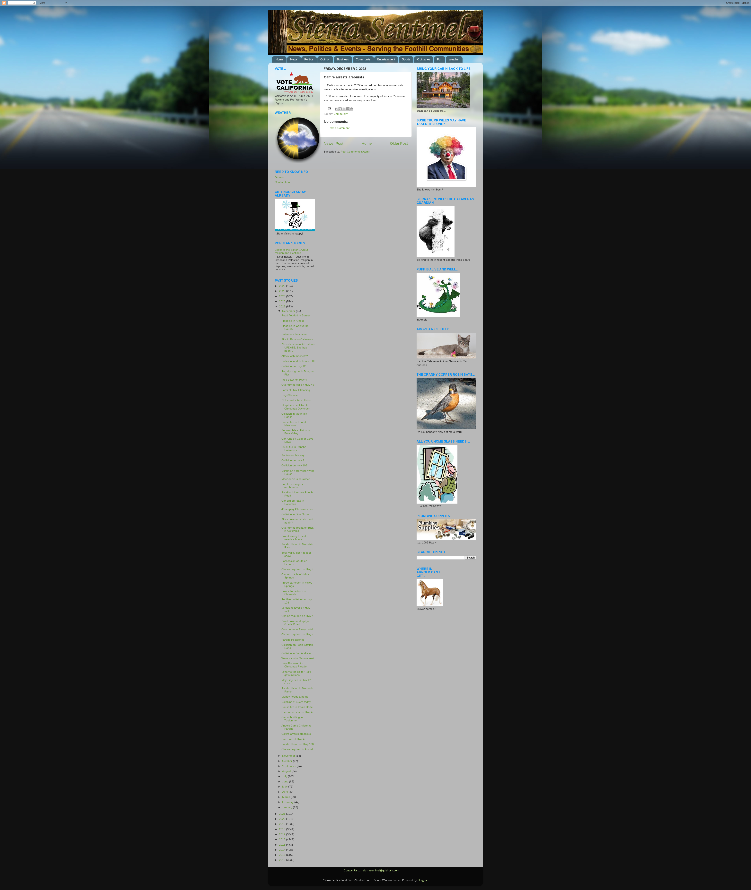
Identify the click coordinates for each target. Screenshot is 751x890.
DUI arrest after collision (296, 400)
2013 (282, 854)
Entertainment (386, 59)
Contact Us (351, 870)
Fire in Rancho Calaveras (297, 339)
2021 (282, 813)
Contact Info (282, 182)
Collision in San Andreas (296, 653)
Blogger (422, 880)
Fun (439, 59)
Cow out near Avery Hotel (297, 629)
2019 (282, 824)
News (294, 59)
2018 (282, 829)
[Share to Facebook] (348, 109)
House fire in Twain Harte (297, 707)
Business (343, 59)
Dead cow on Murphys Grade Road (295, 623)
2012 (282, 860)
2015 (282, 844)
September (289, 766)
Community (363, 59)
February (288, 802)
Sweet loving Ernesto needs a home (294, 538)
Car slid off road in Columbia (292, 502)
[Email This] (337, 109)
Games (279, 177)
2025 (282, 291)
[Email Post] (329, 108)
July (285, 776)
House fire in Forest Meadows (293, 424)
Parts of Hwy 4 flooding (295, 390)
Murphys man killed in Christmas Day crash (295, 407)
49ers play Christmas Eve (297, 509)
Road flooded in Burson (296, 315)
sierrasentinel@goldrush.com (381, 870)
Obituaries (423, 59)
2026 (282, 286)
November (289, 755)
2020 (282, 818)
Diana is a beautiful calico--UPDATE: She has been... (298, 347)
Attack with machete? (294, 356)
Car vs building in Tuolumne (292, 719)
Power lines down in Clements (293, 593)
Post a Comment (339, 128)
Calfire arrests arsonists (296, 733)
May (285, 786)
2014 (282, 849)
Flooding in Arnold (292, 320)
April (285, 791)
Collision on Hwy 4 (292, 460)
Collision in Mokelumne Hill (297, 361)
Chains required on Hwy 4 (297, 569)
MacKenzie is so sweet (295, 479)
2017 (282, 834)
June (285, 781)
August (287, 771)
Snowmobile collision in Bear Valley (295, 432)
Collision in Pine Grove (295, 514)
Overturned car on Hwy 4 (297, 712)
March (286, 797)
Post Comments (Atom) (355, 151)
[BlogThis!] (340, 109)
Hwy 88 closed (290, 395)
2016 (282, 839)
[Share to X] (344, 109)
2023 (282, 301)
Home (279, 59)
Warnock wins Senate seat (297, 658)
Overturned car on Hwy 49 (297, 384)
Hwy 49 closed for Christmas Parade (294, 665)
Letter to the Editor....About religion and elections (291, 251)
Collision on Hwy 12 (293, 366)
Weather (454, 59)
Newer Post (333, 143)
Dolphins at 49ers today (296, 702)
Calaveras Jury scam (294, 334)
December (289, 311)
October (287, 761)
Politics (309, 59)
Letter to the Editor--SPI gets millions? (296, 673)
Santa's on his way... (294, 455)
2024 (282, 296)
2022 (282, 306)
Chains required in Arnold (297, 749)
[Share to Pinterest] (351, 109)
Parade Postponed (293, 639)
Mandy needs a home (294, 696)
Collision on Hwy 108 (294, 465)
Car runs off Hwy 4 (293, 739)
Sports (406, 59)
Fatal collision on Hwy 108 (297, 744)
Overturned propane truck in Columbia (297, 529)
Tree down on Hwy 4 (294, 379)
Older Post (399, 143)
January (287, 807)
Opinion (325, 59)
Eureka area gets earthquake (292, 486)
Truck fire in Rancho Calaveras (293, 448)
